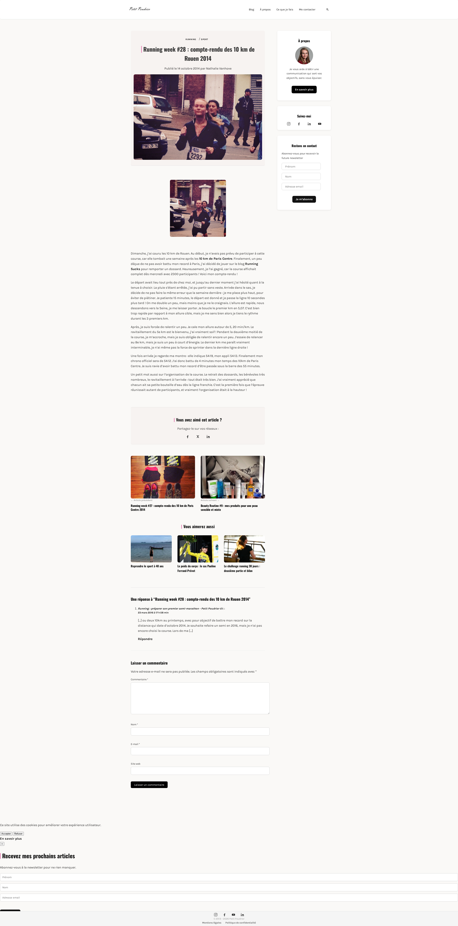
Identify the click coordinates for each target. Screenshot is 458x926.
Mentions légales (211, 922)
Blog (251, 9)
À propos (265, 9)
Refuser (18, 833)
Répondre (145, 639)
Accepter (6, 833)
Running (191, 39)
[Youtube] (320, 124)
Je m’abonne (304, 199)
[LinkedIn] (208, 437)
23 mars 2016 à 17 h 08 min (153, 612)
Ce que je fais (284, 9)
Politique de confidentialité (240, 922)
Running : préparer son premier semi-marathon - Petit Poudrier (178, 608)
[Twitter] (198, 437)
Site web (135, 763)
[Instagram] (289, 124)
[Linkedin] (309, 124)
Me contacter (307, 9)
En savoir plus (304, 89)
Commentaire (139, 679)
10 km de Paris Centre (215, 259)
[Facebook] (188, 437)
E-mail (135, 744)
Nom (134, 724)
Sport (204, 39)
